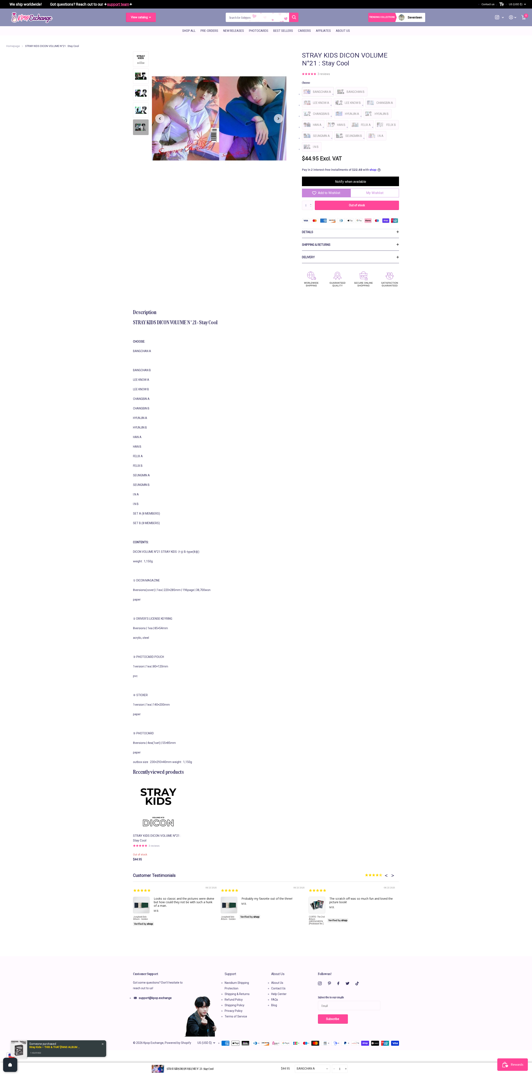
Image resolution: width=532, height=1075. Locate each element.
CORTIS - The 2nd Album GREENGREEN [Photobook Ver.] (317, 920)
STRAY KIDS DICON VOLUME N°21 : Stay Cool (157, 838)
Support (230, 974)
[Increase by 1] (311, 202)
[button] (159, 118)
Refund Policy (234, 999)
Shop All (189, 30)
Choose (306, 82)
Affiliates (323, 30)
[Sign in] (512, 17)
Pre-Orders (209, 30)
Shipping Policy (234, 1005)
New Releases (233, 30)
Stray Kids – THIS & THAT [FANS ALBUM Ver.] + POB (55, 1047)
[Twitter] (347, 983)
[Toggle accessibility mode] (501, 4)
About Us (343, 30)
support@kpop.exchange (155, 998)
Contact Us (278, 988)
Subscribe (333, 1019)
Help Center (279, 994)
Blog (274, 1005)
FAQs (274, 999)
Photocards (258, 30)
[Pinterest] (329, 983)
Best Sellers (283, 30)
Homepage (13, 46)
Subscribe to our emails (331, 997)
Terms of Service (236, 1016)
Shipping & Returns (316, 244)
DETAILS (307, 232)
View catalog (139, 17)
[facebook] (338, 983)
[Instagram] (320, 983)
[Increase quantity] (345, 1069)
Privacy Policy (234, 1010)
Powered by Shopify (178, 1042)
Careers (304, 30)
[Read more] (499, 17)
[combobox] (312, 1069)
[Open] (10, 1065)
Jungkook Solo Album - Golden (140, 918)
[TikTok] (357, 983)
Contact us (488, 4)
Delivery (308, 257)
